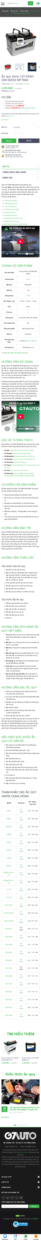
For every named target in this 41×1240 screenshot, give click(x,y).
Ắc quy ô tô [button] (6, 1177)
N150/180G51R (9, 913)
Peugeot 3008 (26, 453)
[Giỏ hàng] (38, 3)
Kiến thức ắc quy (20, 1073)
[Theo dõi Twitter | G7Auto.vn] (7, 1197)
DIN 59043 (9, 1000)
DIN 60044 (9, 1007)
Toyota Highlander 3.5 (19, 465)
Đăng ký (34, 1206)
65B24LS (9, 827)
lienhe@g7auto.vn (30, 1146)
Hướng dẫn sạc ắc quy (11, 221)
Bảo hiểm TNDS (30, 108)
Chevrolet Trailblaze (20, 462)
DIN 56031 (9, 960)
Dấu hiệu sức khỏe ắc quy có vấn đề (15, 224)
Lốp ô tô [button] (5, 1182)
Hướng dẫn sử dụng (10, 203)
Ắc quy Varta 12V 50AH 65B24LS (30, 1059)
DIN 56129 (9, 968)
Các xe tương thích (10, 206)
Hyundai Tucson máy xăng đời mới (24, 459)
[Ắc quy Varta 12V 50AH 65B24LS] (31, 1047)
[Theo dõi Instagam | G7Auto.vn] (16, 1197)
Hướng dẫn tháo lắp (10, 215)
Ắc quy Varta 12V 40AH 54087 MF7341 (10, 1059)
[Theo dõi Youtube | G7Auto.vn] (21, 1197)
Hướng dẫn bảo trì (10, 212)
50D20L (8, 842)
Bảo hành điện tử (30, 341)
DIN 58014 (9, 992)
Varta (28, 279)
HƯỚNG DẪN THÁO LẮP (17, 557)
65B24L (8, 819)
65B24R (8, 834)
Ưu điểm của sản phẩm (11, 209)
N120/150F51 (9, 905)
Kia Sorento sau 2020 (27, 450)
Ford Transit (24, 470)
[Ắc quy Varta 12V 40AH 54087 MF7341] (10, 1047)
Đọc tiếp (4, 1117)
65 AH (28, 296)
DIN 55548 (9, 944)
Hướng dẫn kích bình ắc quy (13, 218)
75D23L (8, 858)
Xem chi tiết (23, 1152)
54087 (9, 811)
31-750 (9, 889)
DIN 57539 (9, 984)
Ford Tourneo (15, 470)
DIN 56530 (9, 976)
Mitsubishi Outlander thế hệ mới (25, 456)
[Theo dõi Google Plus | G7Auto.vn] (12, 1197)
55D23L (8, 850)
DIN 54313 (9, 929)
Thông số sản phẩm (10, 201)
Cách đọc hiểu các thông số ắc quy (15, 353)
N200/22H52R (8, 921)
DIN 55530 (9, 937)
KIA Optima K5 (14, 450)
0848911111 (15, 148)
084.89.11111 (10, 116)
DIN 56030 (9, 952)
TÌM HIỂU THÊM (20, 1033)
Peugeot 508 (17, 453)
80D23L (8, 866)
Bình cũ (4, 127)
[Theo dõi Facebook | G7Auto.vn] (3, 1197)
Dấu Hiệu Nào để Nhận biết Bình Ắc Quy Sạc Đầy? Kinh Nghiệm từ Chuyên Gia (24, 1108)
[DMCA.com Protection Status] (20, 1215)
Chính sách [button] (6, 1187)
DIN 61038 (9, 1015)
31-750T (9, 897)
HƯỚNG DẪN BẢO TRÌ (16, 528)
